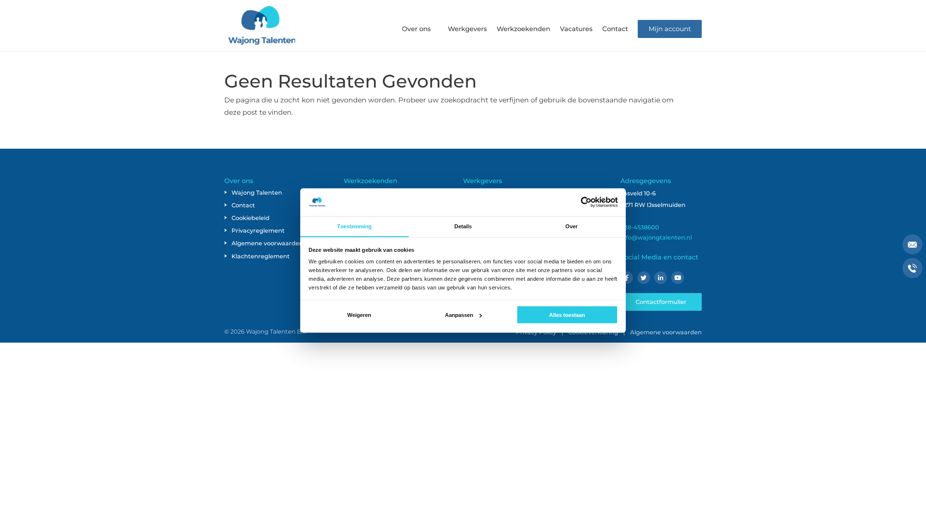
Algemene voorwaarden (267, 243)
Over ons (416, 29)
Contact (615, 29)
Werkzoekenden (523, 29)
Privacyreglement (258, 230)
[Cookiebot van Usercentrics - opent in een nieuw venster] (586, 202)
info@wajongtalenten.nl (656, 237)
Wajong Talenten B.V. (276, 331)
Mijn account (670, 29)
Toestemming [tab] (354, 226)
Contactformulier (661, 301)
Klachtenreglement (261, 256)
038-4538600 (639, 227)
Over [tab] (571, 226)
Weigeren (359, 315)
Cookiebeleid (250, 218)
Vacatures (576, 29)
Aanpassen (459, 315)
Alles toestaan (567, 315)
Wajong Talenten (257, 192)
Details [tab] (463, 226)
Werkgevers (467, 29)
